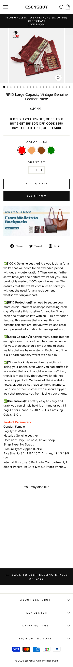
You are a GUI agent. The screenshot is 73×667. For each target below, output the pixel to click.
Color (36, 142)
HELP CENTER (35, 612)
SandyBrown (32, 150)
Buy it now (37, 196)
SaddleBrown (41, 150)
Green (51, 150)
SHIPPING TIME (35, 625)
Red (22, 150)
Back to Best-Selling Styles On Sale (39, 576)
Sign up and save (35, 638)
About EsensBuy (35, 599)
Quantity (36, 162)
